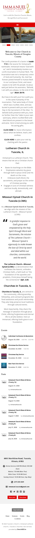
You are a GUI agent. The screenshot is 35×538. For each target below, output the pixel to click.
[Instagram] (24, 491)
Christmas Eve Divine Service (18, 345)
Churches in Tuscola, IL (11, 291)
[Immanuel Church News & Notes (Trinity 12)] (4, 383)
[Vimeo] (21, 491)
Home (7, 516)
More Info (12, 497)
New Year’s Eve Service (16, 364)
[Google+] (17, 491)
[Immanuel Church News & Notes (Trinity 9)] (4, 425)
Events (22, 516)
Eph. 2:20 (24, 280)
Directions (22, 497)
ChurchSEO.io (21, 529)
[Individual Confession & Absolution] (4, 339)
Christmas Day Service (16, 354)
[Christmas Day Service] (4, 358)
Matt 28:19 (19, 92)
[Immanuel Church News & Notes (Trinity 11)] (4, 398)
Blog (28, 516)
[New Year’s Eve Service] (4, 367)
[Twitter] (14, 491)
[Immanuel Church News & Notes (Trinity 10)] (4, 413)
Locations (17, 519)
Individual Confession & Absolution (20, 336)
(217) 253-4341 (19, 482)
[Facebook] (11, 491)
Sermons (15, 516)
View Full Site (17, 510)
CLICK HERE (8, 130)
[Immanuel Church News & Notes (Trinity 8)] (4, 436)
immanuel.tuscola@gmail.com (19, 487)
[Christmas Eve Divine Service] (4, 347)
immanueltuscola (15, 389)
